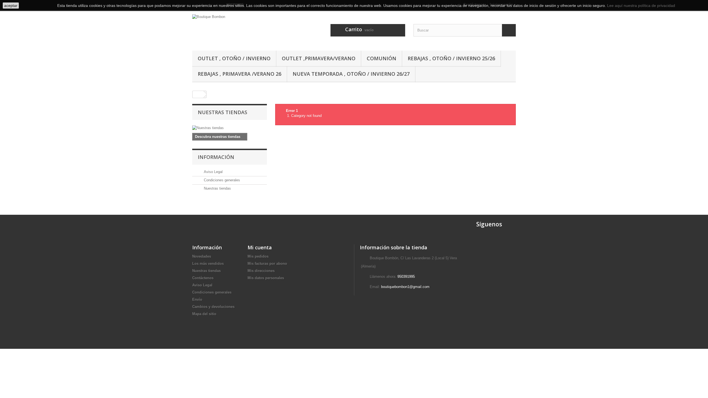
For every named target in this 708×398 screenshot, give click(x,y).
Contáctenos (203, 278)
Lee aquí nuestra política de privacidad (641, 5)
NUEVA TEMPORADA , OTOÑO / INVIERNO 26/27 (351, 73)
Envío (197, 299)
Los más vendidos (208, 263)
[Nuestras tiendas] (229, 127)
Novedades (201, 256)
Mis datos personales (266, 278)
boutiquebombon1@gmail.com (405, 287)
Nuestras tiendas (222, 112)
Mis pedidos (258, 256)
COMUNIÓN (381, 58)
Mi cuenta (260, 247)
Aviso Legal (213, 172)
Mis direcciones (261, 271)
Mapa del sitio (204, 314)
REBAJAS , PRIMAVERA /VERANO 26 (239, 73)
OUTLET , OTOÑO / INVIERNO (234, 58)
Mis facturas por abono (267, 263)
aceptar (10, 5)
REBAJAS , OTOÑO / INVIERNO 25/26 (451, 58)
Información (216, 157)
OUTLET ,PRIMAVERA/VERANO (318, 58)
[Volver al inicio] (198, 94)
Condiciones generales (221, 180)
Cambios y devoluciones (213, 307)
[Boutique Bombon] (243, 29)
